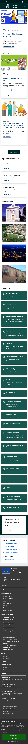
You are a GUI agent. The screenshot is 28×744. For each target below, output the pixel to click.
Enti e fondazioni (7, 603)
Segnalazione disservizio (9, 709)
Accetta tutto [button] (14, 735)
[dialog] (14, 731)
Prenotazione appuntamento (10, 706)
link (6, 732)
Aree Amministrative (8, 598)
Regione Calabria (6, 2)
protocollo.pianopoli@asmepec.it (11, 695)
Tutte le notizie (13, 152)
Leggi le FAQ (6, 711)
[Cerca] (25, 6)
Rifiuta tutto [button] (14, 738)
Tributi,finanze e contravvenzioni (11, 641)
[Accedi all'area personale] (22, 2)
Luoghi (5, 667)
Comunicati (6, 659)
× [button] (26, 720)
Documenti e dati (7, 610)
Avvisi (7, 74)
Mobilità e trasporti (8, 631)
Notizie (7, 30)
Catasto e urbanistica (8, 627)
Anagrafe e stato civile (8, 617)
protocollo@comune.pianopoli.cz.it (13, 693)
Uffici (4, 601)
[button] (13, 741)
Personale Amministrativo (9, 608)
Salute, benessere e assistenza (10, 645)
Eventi (4, 670)
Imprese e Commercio (8, 623)
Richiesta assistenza (8, 713)
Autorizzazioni (6, 647)
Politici (5, 605)
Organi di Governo (7, 596)
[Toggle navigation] (3, 6)
